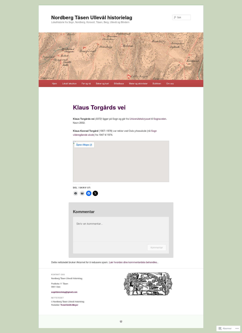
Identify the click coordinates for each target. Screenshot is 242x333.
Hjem (54, 83)
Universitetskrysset (140, 118)
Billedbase (119, 83)
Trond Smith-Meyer (69, 304)
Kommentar (157, 247)
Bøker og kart (102, 83)
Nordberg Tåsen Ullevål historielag (91, 17)
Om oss (170, 83)
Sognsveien (159, 118)
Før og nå (86, 83)
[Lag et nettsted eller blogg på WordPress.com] (121, 321)
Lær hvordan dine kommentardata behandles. (133, 262)
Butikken (157, 83)
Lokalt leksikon (69, 83)
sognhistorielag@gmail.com (64, 292)
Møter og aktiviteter (138, 83)
